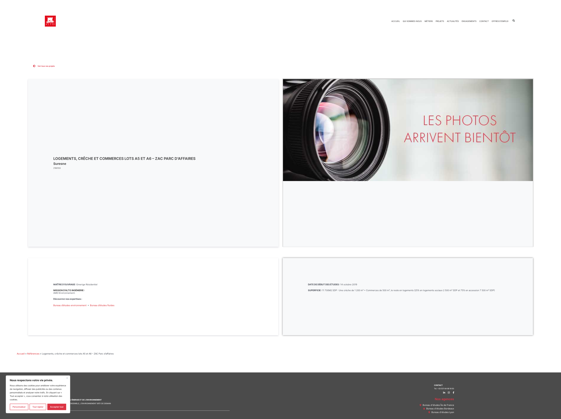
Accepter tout (56, 407)
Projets (440, 21)
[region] (38, 394)
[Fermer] (67, 378)
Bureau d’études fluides (102, 305)
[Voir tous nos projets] (34, 66)
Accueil (395, 21)
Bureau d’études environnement (69, 305)
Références (33, 353)
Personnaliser (19, 407)
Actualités (453, 21)
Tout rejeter (37, 407)
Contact (484, 21)
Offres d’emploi (500, 21)
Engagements (469, 21)
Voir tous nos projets (46, 66)
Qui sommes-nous (412, 21)
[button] (513, 20)
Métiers (429, 21)
